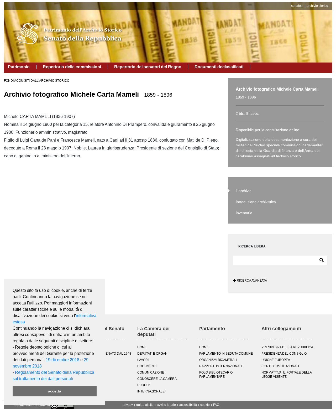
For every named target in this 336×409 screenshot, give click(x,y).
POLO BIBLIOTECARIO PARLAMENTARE (216, 375)
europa (143, 385)
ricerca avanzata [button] (251, 280)
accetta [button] (54, 391)
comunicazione (150, 372)
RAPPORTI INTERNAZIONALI (220, 366)
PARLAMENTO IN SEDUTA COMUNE (226, 353)
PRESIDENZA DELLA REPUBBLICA (287, 347)
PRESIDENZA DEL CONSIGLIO (284, 353)
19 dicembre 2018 (62, 360)
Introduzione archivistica (256, 202)
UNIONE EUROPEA (275, 360)
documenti (146, 366)
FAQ (216, 405)
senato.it (297, 6)
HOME (142, 347)
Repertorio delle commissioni (72, 67)
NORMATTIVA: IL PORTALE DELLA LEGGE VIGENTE (286, 375)
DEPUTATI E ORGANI (152, 353)
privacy (128, 405)
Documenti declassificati (219, 67)
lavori (143, 360)
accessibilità (188, 405)
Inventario (244, 213)
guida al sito (145, 405)
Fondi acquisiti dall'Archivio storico (36, 80)
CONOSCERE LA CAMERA (157, 379)
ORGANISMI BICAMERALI (218, 360)
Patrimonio (19, 67)
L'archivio (243, 191)
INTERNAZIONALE (151, 391)
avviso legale (166, 405)
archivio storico (317, 6)
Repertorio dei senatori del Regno (147, 67)
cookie (205, 405)
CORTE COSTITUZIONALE (280, 366)
